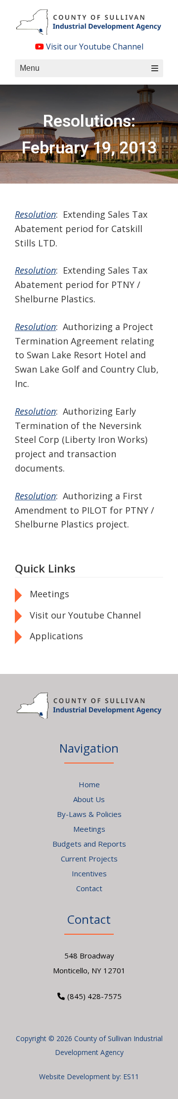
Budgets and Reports (89, 844)
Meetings (49, 594)
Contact (89, 888)
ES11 (131, 1076)
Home (89, 784)
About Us (89, 799)
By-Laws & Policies (89, 814)
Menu (30, 68)
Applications (56, 636)
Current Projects (89, 858)
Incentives (89, 873)
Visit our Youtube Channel (93, 46)
